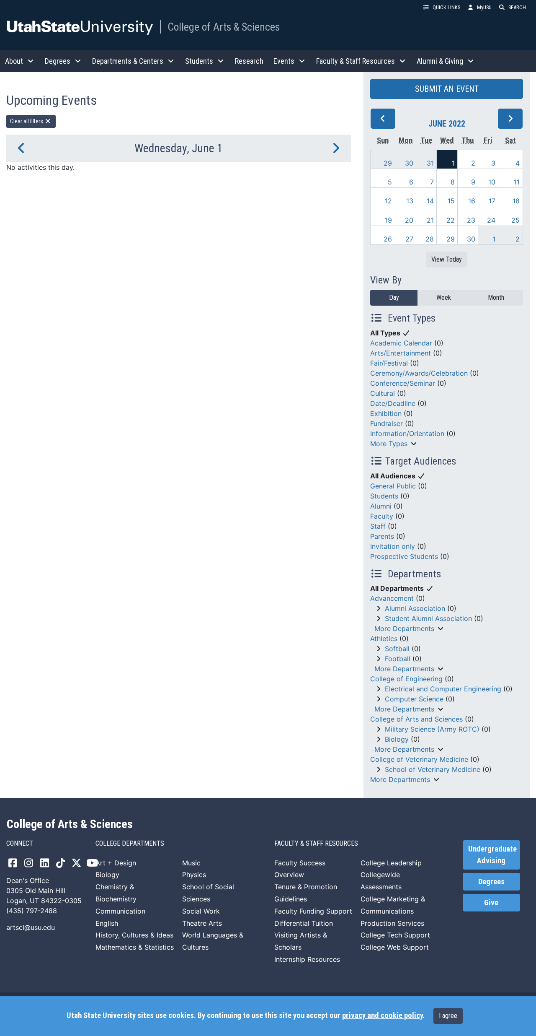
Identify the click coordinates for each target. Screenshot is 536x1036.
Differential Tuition (303, 923)
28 (429, 239)
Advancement (392, 598)
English (106, 923)
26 (388, 239)
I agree (448, 1016)
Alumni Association (415, 608)
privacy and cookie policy (382, 1015)
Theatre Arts (202, 923)
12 (388, 201)
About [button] (14, 61)
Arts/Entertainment (400, 353)
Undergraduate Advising (492, 854)
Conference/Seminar (402, 383)
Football (397, 658)
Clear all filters (27, 121)
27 (409, 239)
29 (388, 163)
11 (517, 182)
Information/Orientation (407, 433)
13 (409, 201)
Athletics (383, 638)
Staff (378, 526)
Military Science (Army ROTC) (432, 729)
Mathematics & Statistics (134, 947)
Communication (120, 911)
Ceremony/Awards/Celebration (419, 373)
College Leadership (391, 863)
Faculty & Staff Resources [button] (355, 61)
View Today (446, 259)
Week (443, 297)
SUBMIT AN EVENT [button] (447, 89)
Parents (382, 536)
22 (450, 220)
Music (191, 863)
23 (471, 220)
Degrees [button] (57, 61)
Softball (397, 648)
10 (491, 182)
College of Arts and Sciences (416, 719)
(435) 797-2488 (31, 910)
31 (430, 163)
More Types (388, 443)
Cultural (382, 393)
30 (409, 163)
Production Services (392, 923)
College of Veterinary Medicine (419, 759)
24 (491, 220)
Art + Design (115, 863)
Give (491, 902)
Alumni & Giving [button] (440, 61)
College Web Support (395, 947)
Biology (397, 739)
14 (430, 201)
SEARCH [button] (517, 7)
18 (516, 201)
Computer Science (414, 699)
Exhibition (386, 413)
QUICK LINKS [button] (446, 7)
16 (471, 201)
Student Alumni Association (428, 618)
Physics (194, 874)
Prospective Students (404, 556)
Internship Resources (307, 959)
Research (249, 61)
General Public (393, 486)
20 (409, 220)
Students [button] (199, 61)
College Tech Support (395, 935)
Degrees (491, 881)
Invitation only (392, 546)
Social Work (201, 911)
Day (394, 297)
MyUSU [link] (484, 7)
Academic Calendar (401, 343)
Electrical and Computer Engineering (443, 689)
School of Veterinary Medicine (432, 769)
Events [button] (283, 61)
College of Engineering (406, 679)
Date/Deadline (392, 403)
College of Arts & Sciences (224, 27)
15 (451, 201)
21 (430, 220)
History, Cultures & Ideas (134, 935)
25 (515, 220)
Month (496, 297)
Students (384, 496)
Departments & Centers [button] (127, 61)
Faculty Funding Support (313, 911)
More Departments (404, 628)
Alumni (381, 506)
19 (388, 220)
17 (492, 201)
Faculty (381, 516)
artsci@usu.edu (30, 927)
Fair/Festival (389, 363)
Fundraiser (386, 423)
